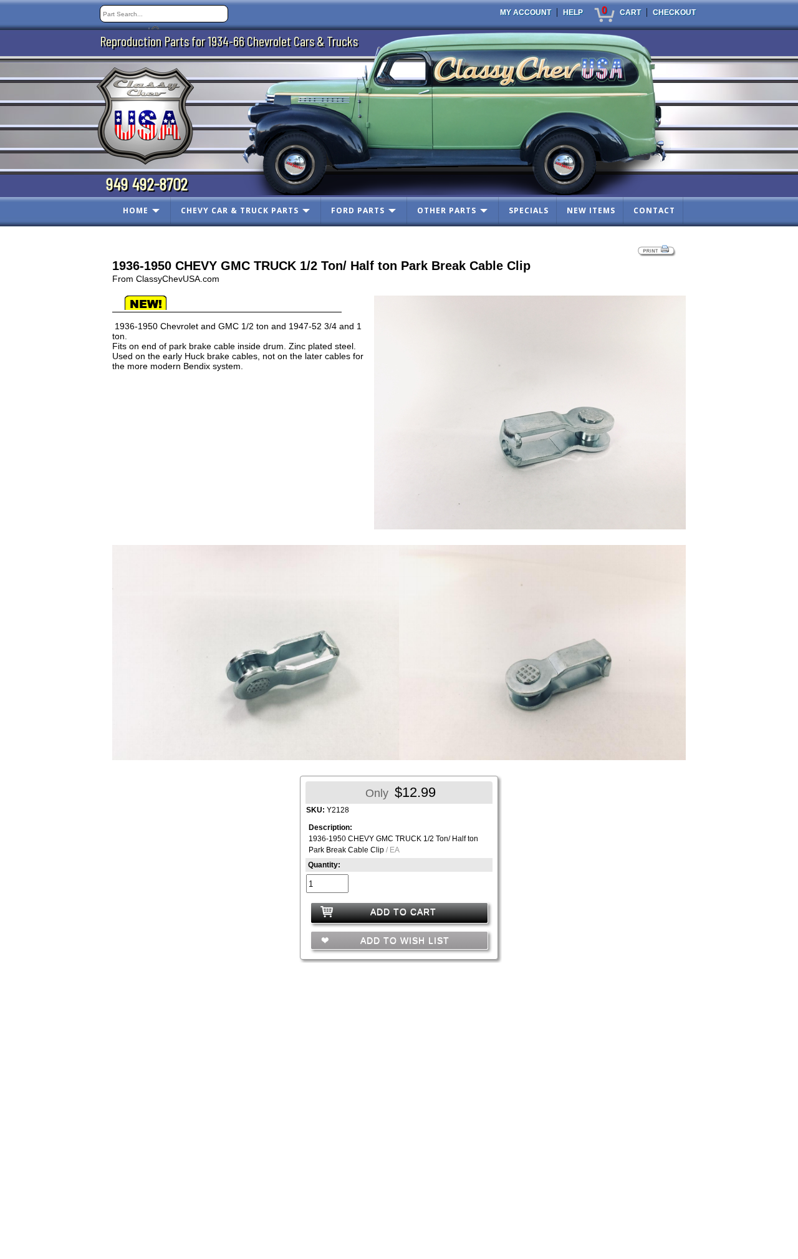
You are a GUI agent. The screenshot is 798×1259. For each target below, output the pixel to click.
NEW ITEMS (591, 210)
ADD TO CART (403, 912)
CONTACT (654, 210)
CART (630, 12)
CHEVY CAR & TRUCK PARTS (240, 210)
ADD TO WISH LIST (403, 940)
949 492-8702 (147, 183)
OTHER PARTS (446, 210)
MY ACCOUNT (525, 12)
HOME (135, 210)
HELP (573, 12)
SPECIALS (529, 210)
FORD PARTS (358, 210)
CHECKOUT (674, 12)
